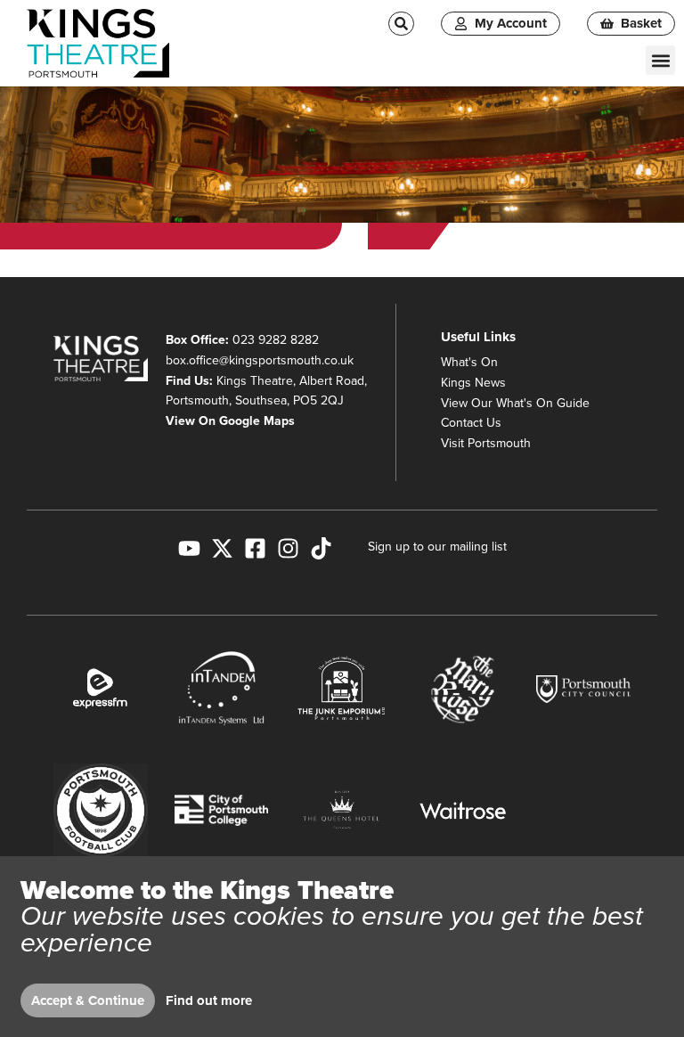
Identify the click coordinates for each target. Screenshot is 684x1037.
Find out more (209, 1000)
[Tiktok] (321, 548)
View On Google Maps (230, 421)
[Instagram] (288, 548)
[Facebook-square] (255, 548)
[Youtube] (189, 548)
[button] (660, 60)
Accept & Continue (87, 1000)
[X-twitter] (222, 548)
